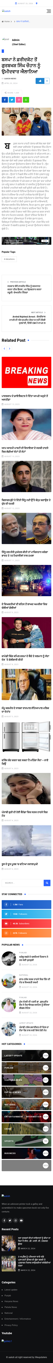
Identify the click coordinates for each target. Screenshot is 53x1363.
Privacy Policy (11, 1325)
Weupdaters (41, 1357)
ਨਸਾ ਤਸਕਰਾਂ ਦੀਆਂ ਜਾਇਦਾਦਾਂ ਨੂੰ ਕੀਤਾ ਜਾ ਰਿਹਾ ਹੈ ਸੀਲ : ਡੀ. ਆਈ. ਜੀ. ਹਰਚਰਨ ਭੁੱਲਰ (34, 1241)
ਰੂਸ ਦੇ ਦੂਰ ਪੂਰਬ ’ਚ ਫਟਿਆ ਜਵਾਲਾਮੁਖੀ (20, 864)
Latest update (26, 1023)
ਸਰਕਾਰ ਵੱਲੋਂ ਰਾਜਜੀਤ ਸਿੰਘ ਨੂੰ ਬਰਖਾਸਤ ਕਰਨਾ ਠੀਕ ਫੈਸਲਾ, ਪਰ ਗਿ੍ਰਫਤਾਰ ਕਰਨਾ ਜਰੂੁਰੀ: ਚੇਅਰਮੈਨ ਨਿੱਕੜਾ (24, 289)
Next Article (37, 312)
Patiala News (11, 1307)
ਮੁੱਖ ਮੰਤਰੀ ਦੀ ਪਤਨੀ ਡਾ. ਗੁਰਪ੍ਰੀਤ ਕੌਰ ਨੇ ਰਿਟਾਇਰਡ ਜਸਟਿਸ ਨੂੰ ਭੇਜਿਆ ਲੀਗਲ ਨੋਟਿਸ (34, 1004)
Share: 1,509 (13, 93)
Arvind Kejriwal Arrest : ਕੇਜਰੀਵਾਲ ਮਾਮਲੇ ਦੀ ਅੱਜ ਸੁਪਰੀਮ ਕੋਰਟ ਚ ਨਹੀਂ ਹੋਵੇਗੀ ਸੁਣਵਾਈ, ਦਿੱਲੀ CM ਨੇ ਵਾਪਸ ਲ (27, 319)
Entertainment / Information (18, 1319)
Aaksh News (10, 79)
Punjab (23, 953)
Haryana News (11, 1301)
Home (7, 21)
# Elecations (9, 259)
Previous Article (18, 282)
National (23, 975)
